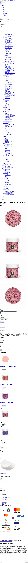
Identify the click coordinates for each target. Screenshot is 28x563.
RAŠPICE (6, 157)
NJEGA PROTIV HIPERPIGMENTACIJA (10, 70)
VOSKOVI (4, 136)
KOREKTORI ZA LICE (7, 175)
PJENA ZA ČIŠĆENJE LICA (8, 44)
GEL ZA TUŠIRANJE (7, 122)
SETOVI (6, 65)
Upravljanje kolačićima (4, 499)
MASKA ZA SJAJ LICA (8, 60)
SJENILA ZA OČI (7, 180)
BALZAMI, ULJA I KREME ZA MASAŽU (10, 115)
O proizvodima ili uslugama (5, 498)
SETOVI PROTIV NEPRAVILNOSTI (9, 92)
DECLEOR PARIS (5, 8)
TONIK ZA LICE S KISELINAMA (9, 46)
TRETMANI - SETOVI (7, 96)
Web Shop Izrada (8, 531)
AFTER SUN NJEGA (7, 97)
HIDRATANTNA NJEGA (8, 67)
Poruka (1, 349)
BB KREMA (6, 78)
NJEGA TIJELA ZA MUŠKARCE (7, 121)
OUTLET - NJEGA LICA (6, 189)
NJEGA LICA (6, 64)
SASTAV (1, 332)
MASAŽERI (6, 125)
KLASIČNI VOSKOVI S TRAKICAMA (10, 137)
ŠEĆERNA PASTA (7, 135)
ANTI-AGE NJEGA (7, 190)
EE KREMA (6, 80)
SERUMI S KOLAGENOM (8, 85)
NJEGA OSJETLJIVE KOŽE (8, 69)
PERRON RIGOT (5, 12)
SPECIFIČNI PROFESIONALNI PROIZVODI (9, 94)
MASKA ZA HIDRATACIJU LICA (9, 59)
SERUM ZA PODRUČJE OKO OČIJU (9, 74)
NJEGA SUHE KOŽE (7, 71)
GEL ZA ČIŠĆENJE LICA (8, 40)
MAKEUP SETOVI (5, 170)
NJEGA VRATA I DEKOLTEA (8, 119)
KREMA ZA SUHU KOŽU (8, 51)
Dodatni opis (2, 337)
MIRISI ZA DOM (4, 165)
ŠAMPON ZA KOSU (7, 109)
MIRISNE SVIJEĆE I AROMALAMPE (8, 167)
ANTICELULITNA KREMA (8, 114)
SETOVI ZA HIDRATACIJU (8, 93)
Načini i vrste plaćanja (4, 502)
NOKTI (4, 149)
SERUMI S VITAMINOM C (8, 86)
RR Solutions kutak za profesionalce (6, 497)
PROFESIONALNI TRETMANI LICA (9, 194)
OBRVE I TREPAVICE (6, 81)
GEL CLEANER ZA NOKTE (8, 153)
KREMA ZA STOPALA (7, 112)
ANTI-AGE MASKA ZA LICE (8, 57)
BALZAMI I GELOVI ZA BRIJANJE (9, 63)
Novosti (3, 7)
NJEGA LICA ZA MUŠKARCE (7, 62)
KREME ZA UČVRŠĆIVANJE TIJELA (9, 116)
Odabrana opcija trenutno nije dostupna (4, 318)
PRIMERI (6, 176)
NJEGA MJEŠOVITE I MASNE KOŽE (9, 68)
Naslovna (3, 5)
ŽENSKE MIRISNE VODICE (8, 141)
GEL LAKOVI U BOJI (7, 161)
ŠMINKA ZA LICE (5, 173)
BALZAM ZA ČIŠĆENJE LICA (8, 38)
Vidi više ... (4, 15)
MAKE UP (3, 168)
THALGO (4, 10)
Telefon (1, 346)
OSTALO (6, 147)
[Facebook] (1, 473)
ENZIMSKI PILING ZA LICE (8, 39)
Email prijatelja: (2, 451)
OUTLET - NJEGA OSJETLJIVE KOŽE (10, 191)
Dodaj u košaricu (2, 317)
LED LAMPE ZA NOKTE (8, 164)
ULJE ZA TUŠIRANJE (7, 106)
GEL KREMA (6, 50)
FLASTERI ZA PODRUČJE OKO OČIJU (10, 73)
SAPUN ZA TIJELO (7, 105)
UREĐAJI (4, 163)
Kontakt (3, 16)
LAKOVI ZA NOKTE (6, 145)
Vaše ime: (1, 449)
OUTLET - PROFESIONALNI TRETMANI (8, 193)
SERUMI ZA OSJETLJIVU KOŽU (9, 88)
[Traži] (7, 1)
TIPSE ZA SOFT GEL (7, 159)
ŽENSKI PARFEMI (7, 142)
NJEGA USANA (5, 75)
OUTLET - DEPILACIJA (6, 186)
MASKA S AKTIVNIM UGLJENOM (9, 58)
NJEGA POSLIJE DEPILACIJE (8, 133)
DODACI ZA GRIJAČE (7, 131)
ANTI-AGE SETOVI (7, 91)
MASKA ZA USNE (7, 76)
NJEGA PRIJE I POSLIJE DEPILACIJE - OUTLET (11, 187)
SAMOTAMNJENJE (7, 98)
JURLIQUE (4, 9)
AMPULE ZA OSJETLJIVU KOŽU (9, 35)
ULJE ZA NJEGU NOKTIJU (8, 152)
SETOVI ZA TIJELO (5, 123)
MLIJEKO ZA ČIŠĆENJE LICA (8, 42)
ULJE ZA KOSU (7, 110)
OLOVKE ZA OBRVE (7, 172)
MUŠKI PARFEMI (5, 139)
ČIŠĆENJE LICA (5, 37)
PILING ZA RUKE (7, 113)
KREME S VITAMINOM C (8, 53)
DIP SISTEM (4, 143)
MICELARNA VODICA (8, 41)
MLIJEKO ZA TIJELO (7, 118)
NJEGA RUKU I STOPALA (6, 111)
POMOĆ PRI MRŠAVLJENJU (8, 184)
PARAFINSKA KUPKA (8, 151)
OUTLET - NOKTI (5, 188)
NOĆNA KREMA (7, 55)
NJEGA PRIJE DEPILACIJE (8, 134)
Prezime (1, 344)
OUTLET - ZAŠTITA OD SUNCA (9, 192)
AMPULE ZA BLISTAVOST (8, 33)
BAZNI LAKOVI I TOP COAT (8, 144)
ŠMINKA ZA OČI (5, 178)
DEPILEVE (4, 14)
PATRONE (6, 138)
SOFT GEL (6, 158)
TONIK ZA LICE (7, 45)
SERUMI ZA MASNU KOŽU (8, 87)
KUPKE (6, 103)
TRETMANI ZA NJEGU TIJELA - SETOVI (10, 126)
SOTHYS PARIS (5, 13)
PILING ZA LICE (7, 43)
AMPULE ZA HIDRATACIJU (8, 34)
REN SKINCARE (5, 11)
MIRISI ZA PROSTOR (7, 166)
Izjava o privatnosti (4, 503)
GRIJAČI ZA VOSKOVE (8, 132)
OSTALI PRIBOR (7, 156)
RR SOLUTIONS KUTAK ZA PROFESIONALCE (10, 0)
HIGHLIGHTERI (7, 174)
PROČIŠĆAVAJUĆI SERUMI (8, 84)
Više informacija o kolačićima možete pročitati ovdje (6, 541)
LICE (2, 32)
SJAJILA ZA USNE (7, 182)
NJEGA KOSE (5, 107)
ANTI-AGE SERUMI (7, 83)
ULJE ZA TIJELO (7, 120)
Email (1, 345)
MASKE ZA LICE (5, 56)
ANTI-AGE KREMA (7, 49)
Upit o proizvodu (2, 340)
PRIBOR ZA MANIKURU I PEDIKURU (8, 155)
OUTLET (3, 185)
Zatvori (1, 458)
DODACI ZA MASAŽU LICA (7, 47)
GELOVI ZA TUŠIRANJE (8, 102)
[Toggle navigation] (0, 4)
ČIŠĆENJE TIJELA (5, 101)
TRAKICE (6, 130)
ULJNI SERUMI (7, 90)
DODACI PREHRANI (6, 183)
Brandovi (3, 199)
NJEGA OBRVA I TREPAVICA (8, 82)
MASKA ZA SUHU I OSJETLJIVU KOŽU (10, 61)
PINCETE (6, 128)
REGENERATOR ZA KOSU (8, 108)
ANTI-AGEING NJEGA (8, 66)
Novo (2, 195)
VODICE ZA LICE (5, 99)
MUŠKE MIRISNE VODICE (8, 140)
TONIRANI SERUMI (7, 89)
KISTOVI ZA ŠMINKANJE (6, 169)
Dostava (3, 504)
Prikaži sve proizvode (3, 24)
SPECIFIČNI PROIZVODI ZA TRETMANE (10, 95)
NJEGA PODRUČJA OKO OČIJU (7, 72)
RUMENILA (6, 177)
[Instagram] (4, 473)
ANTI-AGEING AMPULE (8, 36)
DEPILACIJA (3, 127)
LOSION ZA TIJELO (7, 117)
